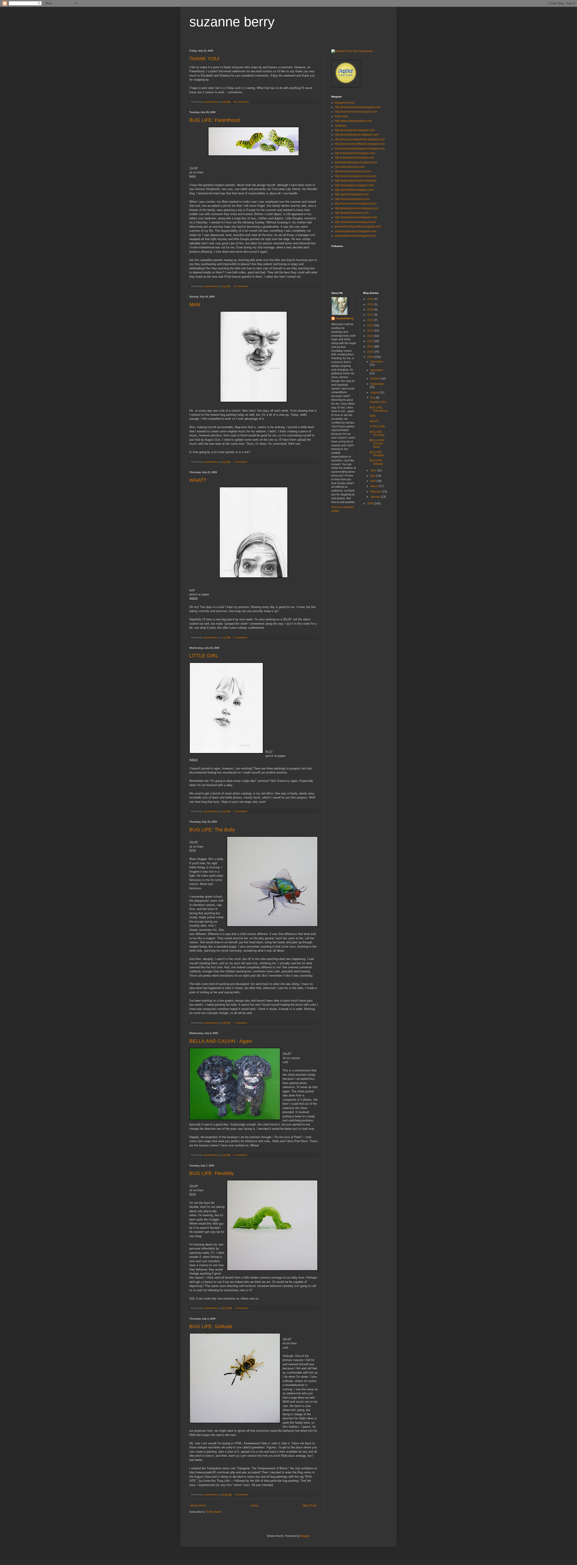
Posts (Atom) (214, 1511)
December (376, 361)
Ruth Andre (341, 116)
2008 (370, 503)
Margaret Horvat (345, 102)
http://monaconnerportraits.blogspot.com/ (360, 139)
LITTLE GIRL (203, 655)
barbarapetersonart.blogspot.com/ (355, 235)
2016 (370, 320)
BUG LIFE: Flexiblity (211, 1173)
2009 (370, 356)
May (373, 475)
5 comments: (241, 1155)
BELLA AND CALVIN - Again (220, 1041)
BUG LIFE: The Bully (212, 829)
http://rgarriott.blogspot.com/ (352, 194)
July (373, 397)
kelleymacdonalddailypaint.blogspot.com (360, 148)
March (374, 486)
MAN (194, 304)
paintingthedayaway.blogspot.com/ (356, 162)
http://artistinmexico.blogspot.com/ (355, 222)
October (375, 378)
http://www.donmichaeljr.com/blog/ (355, 180)
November (376, 370)
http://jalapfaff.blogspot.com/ (352, 212)
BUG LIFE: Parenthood (214, 120)
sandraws (341, 125)
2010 (370, 351)
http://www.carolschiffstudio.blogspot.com (360, 143)
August (375, 392)
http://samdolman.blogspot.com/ (354, 189)
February (376, 491)
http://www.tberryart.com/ (349, 166)
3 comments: (241, 811)
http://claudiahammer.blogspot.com (356, 217)
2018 (370, 309)
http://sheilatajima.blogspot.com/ (354, 185)
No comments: (242, 101)
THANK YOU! (204, 58)
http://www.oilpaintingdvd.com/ (353, 120)
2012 (370, 341)
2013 (370, 336)
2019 (370, 304)
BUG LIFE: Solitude (210, 1326)
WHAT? (197, 480)
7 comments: (241, 1022)
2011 (370, 346)
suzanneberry (345, 318)
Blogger (305, 1536)
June (373, 470)
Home (254, 1505)
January (375, 496)
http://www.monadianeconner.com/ (356, 176)
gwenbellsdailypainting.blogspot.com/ (358, 226)
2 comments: (241, 637)
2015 (370, 325)
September (377, 384)
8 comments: (242, 1494)
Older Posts (309, 1505)
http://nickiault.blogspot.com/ (352, 199)
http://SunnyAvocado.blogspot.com (356, 111)
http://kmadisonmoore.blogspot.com (356, 208)
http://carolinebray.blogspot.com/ (354, 157)
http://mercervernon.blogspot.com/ (355, 203)
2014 (370, 330)
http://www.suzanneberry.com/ (353, 171)
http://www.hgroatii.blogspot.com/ (355, 130)
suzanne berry (232, 21)
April (373, 481)
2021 (370, 299)
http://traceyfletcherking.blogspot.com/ (358, 107)
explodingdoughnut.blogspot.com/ (355, 231)
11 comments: (242, 286)
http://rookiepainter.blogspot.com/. (355, 153)
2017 (370, 314)
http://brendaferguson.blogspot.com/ (357, 134)
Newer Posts (198, 1505)
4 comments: (241, 461)
